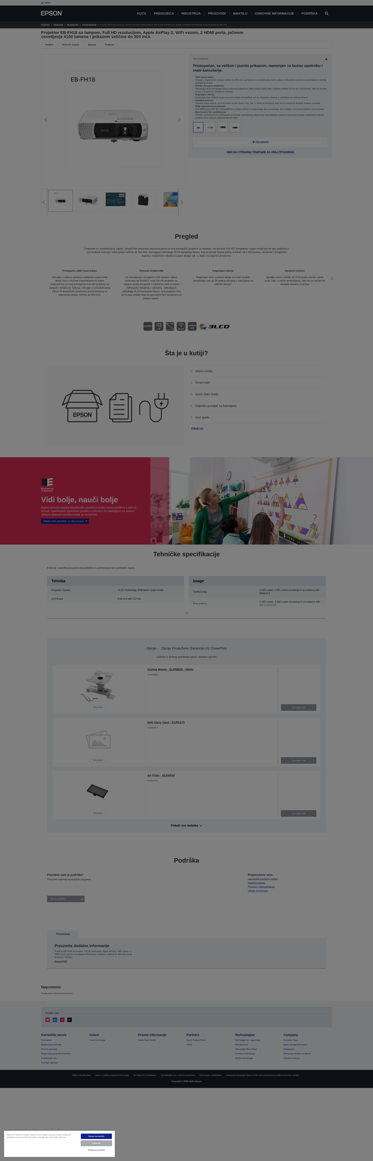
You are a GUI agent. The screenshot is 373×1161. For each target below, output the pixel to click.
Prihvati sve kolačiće (96, 1136)
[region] (59, 1143)
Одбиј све (96, 1143)
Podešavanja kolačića (96, 1150)
